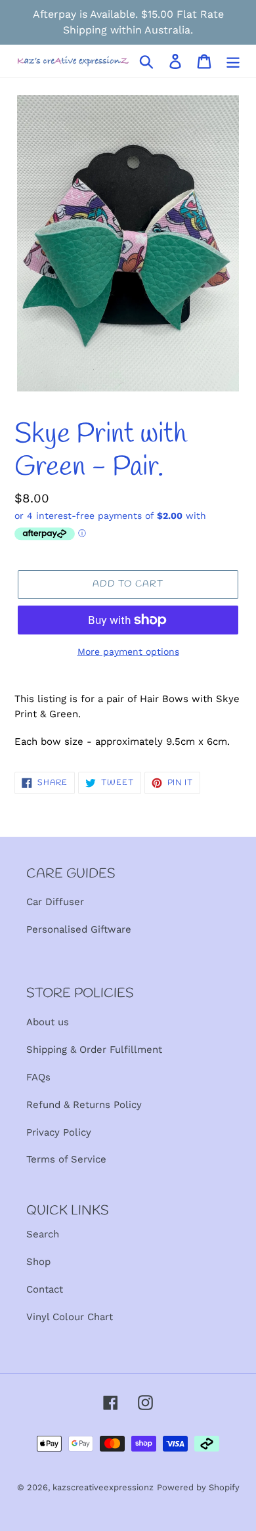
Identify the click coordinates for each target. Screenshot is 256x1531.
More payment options (128, 651)
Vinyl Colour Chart (69, 1317)
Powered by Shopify (198, 1487)
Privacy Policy (58, 1132)
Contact (44, 1289)
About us (47, 1022)
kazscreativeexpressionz (103, 1487)
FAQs (38, 1077)
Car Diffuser (55, 902)
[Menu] (233, 61)
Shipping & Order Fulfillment (94, 1049)
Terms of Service (66, 1159)
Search (42, 1234)
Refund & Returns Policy (84, 1105)
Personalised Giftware (78, 929)
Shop (38, 1262)
